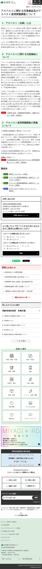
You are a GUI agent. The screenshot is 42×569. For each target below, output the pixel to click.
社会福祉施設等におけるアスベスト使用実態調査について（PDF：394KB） (23, 161)
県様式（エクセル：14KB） (18, 174)
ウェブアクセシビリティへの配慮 (11, 528)
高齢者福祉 (23, 507)
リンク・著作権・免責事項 (9, 522)
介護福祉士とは (8, 320)
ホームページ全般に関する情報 (10, 534)
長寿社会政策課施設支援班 (12, 204)
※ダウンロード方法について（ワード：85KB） (23, 190)
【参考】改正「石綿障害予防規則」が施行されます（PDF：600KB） (23, 114)
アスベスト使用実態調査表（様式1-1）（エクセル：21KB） (24, 179)
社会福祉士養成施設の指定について (14, 325)
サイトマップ (5, 540)
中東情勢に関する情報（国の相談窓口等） (19, 282)
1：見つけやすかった (11, 246)
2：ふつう (21, 237)
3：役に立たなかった (11, 239)
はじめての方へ (6, 537)
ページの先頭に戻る (21, 515)
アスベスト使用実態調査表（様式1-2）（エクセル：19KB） (24, 184)
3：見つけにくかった (11, 248)
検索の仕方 (37, 502)
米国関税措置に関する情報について (16, 286)
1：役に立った (9, 237)
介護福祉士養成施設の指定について (14, 316)
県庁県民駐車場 (27, 559)
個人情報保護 (5, 525)
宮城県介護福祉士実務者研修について (15, 334)
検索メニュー (39, 2)
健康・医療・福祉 (14, 507)
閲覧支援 (35, 2)
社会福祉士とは (8, 330)
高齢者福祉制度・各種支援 (14, 311)
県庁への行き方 (7, 559)
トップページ (4, 507)
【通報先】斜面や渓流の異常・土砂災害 (18, 291)
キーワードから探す (9, 494)
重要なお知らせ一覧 (21, 297)
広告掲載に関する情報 (8, 531)
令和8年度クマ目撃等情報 (13, 272)
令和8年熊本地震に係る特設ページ (16, 277)
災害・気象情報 (30, 2)
